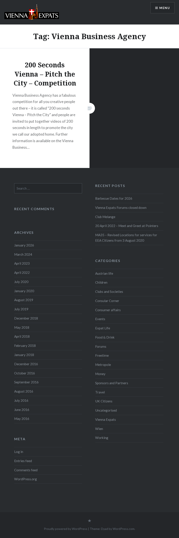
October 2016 (24, 373)
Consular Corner (107, 301)
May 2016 (21, 419)
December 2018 (26, 318)
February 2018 (25, 346)
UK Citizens (103, 401)
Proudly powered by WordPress (65, 529)
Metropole (103, 365)
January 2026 (24, 245)
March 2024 (23, 254)
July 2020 (21, 282)
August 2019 (23, 300)
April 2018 (22, 336)
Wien (99, 429)
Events (100, 319)
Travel (100, 392)
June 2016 (21, 410)
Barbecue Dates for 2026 (113, 198)
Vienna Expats (105, 419)
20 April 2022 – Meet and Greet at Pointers (126, 226)
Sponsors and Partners (111, 383)
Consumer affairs (108, 310)
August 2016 (23, 391)
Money (100, 374)
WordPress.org (25, 479)
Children (101, 282)
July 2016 (21, 400)
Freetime (102, 355)
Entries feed (23, 461)
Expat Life (102, 328)
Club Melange (105, 217)
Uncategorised (106, 410)
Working (101, 438)
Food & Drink (105, 337)
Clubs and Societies (109, 291)
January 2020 (24, 291)
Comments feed (26, 470)
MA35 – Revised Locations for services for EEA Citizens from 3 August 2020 (126, 237)
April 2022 (22, 272)
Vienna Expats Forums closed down (120, 208)
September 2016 (26, 382)
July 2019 (21, 309)
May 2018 (21, 327)
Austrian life (104, 273)
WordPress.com (123, 529)
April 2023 (22, 263)
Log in (18, 452)
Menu (164, 8)
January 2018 (24, 355)
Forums (100, 346)
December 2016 (26, 364)
